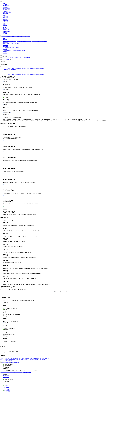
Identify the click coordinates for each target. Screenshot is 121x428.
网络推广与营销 (6, 31)
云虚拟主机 (17, 359)
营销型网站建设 (6, 9)
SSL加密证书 (30, 359)
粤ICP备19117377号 (18, 372)
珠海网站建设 (6, 375)
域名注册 (13, 359)
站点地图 (29, 372)
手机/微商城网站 (6, 8)
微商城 (4, 24)
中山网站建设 (6, 377)
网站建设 (6, 69)
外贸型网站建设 (6, 11)
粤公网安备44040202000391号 (7, 372)
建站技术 (5, 28)
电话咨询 (17, 362)
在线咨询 (8, 362)
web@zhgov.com (9, 352)
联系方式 (5, 33)
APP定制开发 (42, 359)
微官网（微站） (6, 23)
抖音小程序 (5, 16)
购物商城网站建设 (7, 12)
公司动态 (5, 27)
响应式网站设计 (6, 7)
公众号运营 (5, 21)
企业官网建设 (6, 5)
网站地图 (25, 372)
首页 (2, 69)
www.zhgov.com (29, 370)
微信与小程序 (6, 29)
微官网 (7, 360)
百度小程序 (5, 17)
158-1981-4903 (4, 349)
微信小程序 (5, 15)
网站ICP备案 (36, 359)
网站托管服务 (24, 359)
